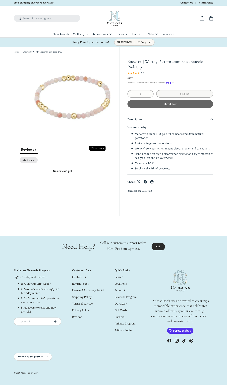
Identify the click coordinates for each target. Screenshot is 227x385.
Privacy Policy (80, 310)
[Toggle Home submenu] (143, 34)
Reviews (77, 317)
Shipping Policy (82, 297)
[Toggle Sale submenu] (156, 34)
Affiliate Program (125, 323)
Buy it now (170, 103)
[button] (211, 18)
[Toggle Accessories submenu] (111, 34)
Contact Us (186, 2)
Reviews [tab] (28, 149)
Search (119, 277)
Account (120, 290)
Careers (119, 317)
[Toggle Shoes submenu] (127, 34)
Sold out (184, 93)
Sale (151, 34)
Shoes (120, 34)
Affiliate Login (123, 330)
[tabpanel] (63, 182)
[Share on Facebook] (145, 182)
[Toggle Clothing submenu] (87, 34)
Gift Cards (121, 310)
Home (136, 34)
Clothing (78, 34)
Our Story (121, 303)
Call (158, 246)
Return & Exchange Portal (88, 290)
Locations (168, 34)
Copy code (146, 42)
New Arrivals (61, 34)
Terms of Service (82, 303)
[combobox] (47, 18)
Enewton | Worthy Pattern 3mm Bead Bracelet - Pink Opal (42, 52)
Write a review (97, 148)
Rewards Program (126, 297)
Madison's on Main (29, 373)
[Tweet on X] (138, 182)
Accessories (100, 34)
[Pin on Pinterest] (152, 182)
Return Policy (205, 2)
